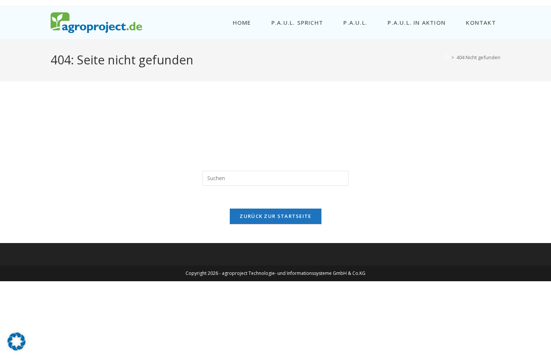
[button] (16, 341)
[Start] (446, 57)
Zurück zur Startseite (275, 216)
